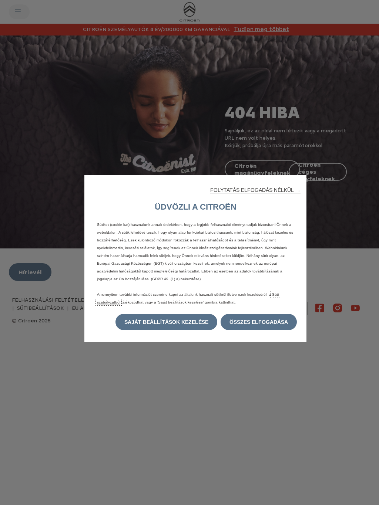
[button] (255, 190)
